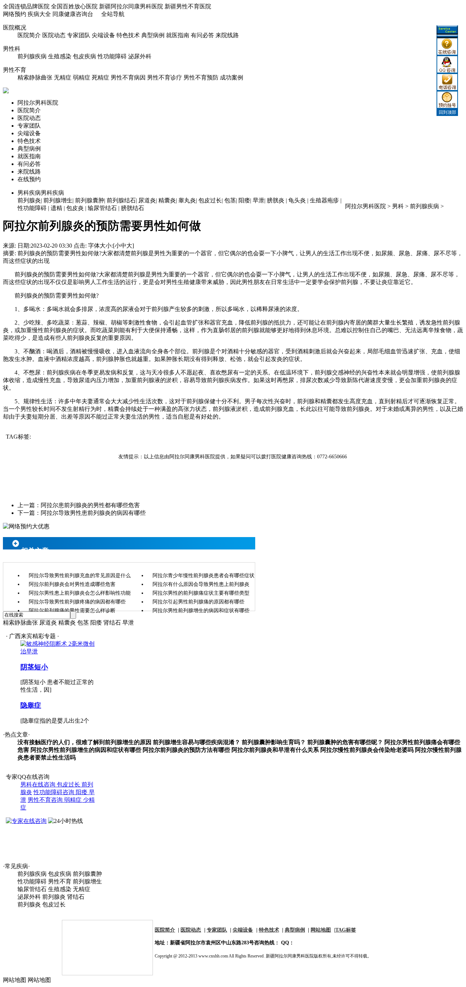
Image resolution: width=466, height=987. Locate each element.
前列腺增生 (57, 200)
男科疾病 (40, 193)
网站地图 (321, 930)
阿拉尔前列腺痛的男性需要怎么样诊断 (72, 610)
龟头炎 (297, 200)
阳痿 (244, 200)
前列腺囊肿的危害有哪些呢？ (345, 742)
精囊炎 (167, 200)
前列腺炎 (29, 200)
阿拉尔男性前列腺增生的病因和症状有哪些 (201, 610)
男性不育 (14, 70)
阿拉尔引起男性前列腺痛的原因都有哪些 (198, 602)
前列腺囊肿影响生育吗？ (274, 742)
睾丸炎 (187, 200)
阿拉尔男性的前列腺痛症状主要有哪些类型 (201, 593)
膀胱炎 (275, 200)
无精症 (62, 77)
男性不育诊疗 (164, 77)
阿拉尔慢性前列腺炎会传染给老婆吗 (367, 750)
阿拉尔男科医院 (37, 103)
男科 (398, 206)
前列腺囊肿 (89, 200)
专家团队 (78, 35)
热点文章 (16, 734)
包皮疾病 (84, 56)
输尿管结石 (102, 208)
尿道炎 (147, 200)
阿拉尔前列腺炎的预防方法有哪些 (186, 750)
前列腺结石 (121, 200)
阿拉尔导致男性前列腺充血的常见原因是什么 (80, 575)
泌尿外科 (139, 56)
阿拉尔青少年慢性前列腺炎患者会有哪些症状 (203, 575)
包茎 (230, 200)
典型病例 (153, 35)
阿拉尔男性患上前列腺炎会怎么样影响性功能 (80, 593)
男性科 (11, 49)
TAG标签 (345, 930)
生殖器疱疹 (324, 200)
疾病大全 (39, 14)
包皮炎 (75, 208)
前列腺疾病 (32, 56)
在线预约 (29, 179)
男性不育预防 (200, 77)
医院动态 (54, 35)
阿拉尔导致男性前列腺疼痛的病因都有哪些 (77, 602)
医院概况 (14, 27)
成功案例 (231, 77)
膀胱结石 (132, 208)
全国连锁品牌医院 (26, 6)
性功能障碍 (112, 56)
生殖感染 (59, 56)
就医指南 (177, 35)
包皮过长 (210, 200)
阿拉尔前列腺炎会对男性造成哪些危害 (72, 584)
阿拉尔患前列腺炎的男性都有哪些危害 (90, 505)
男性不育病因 (128, 77)
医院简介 (29, 35)
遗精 (56, 208)
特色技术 (128, 35)
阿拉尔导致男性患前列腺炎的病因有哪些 (93, 513)
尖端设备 (103, 35)
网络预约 (14, 14)
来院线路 (227, 35)
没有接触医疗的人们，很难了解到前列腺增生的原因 (84, 742)
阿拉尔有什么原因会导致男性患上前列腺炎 (201, 584)
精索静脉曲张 (34, 77)
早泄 (258, 200)
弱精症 (81, 77)
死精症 (100, 77)
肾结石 (112, 622)
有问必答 (202, 35)
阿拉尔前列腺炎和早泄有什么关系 (275, 750)
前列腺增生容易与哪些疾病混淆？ (196, 742)
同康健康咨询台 (72, 14)
